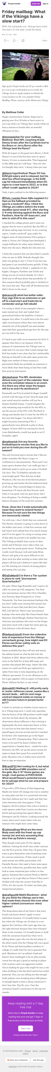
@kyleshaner (10, 377)
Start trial (25, 1028)
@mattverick (10, 441)
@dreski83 (9, 688)
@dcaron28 (9, 295)
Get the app (38, 1060)
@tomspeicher (11, 136)
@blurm (7, 173)
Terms (35, 1051)
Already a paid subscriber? (25, 1035)
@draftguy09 (10, 894)
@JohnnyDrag (11, 829)
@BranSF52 (9, 766)
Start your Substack (19, 1060)
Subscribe (36, 3)
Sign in (45, 3)
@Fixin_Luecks (11, 198)
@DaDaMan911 (11, 575)
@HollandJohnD (12, 634)
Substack (12, 1066)
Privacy (28, 1051)
